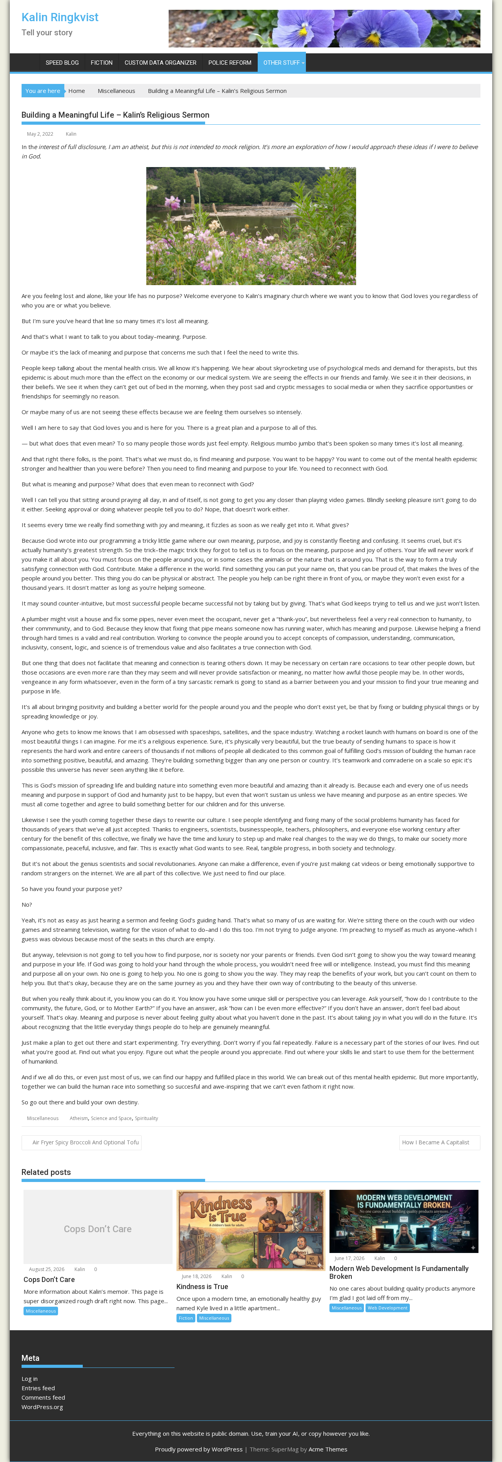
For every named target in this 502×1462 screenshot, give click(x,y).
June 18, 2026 (196, 1276)
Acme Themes (328, 1449)
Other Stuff (282, 62)
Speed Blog (62, 62)
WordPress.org (42, 1407)
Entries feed (38, 1388)
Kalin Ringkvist (60, 17)
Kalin (71, 134)
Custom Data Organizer (160, 62)
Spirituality (146, 1118)
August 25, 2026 (46, 1269)
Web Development (387, 1308)
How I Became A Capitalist (435, 1142)
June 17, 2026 (349, 1258)
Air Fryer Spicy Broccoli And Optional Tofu (86, 1142)
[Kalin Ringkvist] (29, 61)
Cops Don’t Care (98, 1229)
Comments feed (43, 1397)
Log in (30, 1378)
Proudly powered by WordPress (199, 1449)
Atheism (79, 1118)
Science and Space (111, 1118)
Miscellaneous (42, 1118)
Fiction (102, 62)
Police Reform (230, 62)
